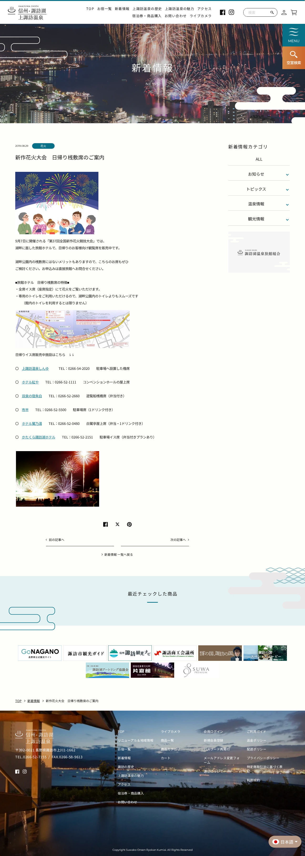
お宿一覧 (104, 8)
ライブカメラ (201, 16)
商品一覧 (167, 740)
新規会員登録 (213, 740)
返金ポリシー (256, 740)
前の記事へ (56, 539)
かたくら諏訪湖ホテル (38, 436)
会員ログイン (213, 731)
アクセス (204, 8)
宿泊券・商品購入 (147, 16)
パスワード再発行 (217, 749)
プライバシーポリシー (263, 758)
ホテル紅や (30, 381)
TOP (90, 8)
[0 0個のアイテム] (293, 11)
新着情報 (122, 8)
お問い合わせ (176, 16)
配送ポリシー (256, 749)
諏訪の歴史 (126, 766)
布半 (25, 409)
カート (166, 758)
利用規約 (253, 780)
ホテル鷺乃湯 (32, 423)
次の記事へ (178, 539)
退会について (213, 771)
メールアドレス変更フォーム (221, 760)
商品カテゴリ (170, 749)
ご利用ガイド (256, 731)
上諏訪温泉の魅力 (179, 8)
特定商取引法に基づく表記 (265, 769)
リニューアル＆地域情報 (135, 740)
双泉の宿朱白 (32, 395)
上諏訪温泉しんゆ (35, 368)
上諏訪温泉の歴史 (147, 8)
